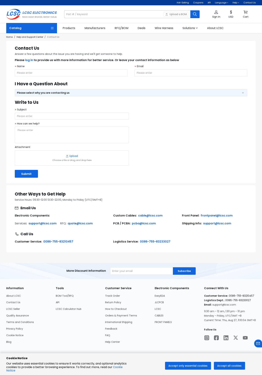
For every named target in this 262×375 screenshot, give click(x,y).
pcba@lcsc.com (144, 223)
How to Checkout (116, 309)
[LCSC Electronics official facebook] (216, 338)
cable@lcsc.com (150, 215)
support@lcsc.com (42, 223)
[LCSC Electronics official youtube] (245, 338)
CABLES (159, 315)
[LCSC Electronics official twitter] (235, 338)
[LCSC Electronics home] (31, 14)
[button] (132, 14)
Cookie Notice (15, 335)
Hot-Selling (183, 2)
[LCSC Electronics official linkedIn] (226, 338)
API (209, 2)
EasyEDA (160, 296)
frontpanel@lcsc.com (217, 215)
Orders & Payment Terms (121, 315)
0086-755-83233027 (155, 241)
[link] (69, 28)
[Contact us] (258, 344)
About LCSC (13, 296)
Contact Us (249, 2)
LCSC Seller (13, 309)
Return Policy (113, 302)
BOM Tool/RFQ (65, 296)
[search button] (195, 14)
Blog (8, 342)
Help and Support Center (30, 36)
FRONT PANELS (163, 322)
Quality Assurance (17, 315)
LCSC (158, 309)
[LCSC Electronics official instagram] (206, 338)
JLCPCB (159, 302)
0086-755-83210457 (58, 241)
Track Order (112, 296)
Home (9, 36)
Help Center (112, 342)
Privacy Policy (14, 328)
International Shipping (118, 322)
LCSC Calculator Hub (68, 309)
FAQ (107, 335)
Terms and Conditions (20, 322)
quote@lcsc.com (80, 223)
